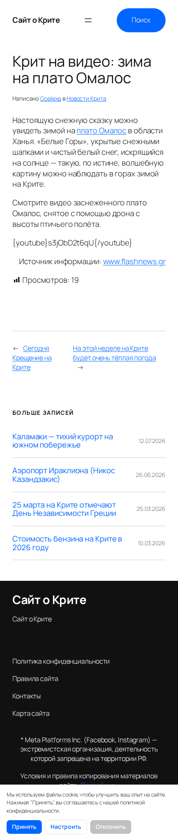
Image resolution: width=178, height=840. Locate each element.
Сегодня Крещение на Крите (32, 357)
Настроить (66, 826)
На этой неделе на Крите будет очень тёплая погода (114, 353)
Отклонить (111, 826)
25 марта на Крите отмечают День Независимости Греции (64, 509)
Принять (24, 826)
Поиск (141, 19)
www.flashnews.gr (134, 261)
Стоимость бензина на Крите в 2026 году (67, 542)
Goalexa (50, 98)
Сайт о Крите (36, 19)
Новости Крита (86, 98)
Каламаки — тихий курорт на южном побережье (62, 440)
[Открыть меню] (88, 20)
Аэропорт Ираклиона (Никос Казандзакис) (63, 474)
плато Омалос (101, 130)
